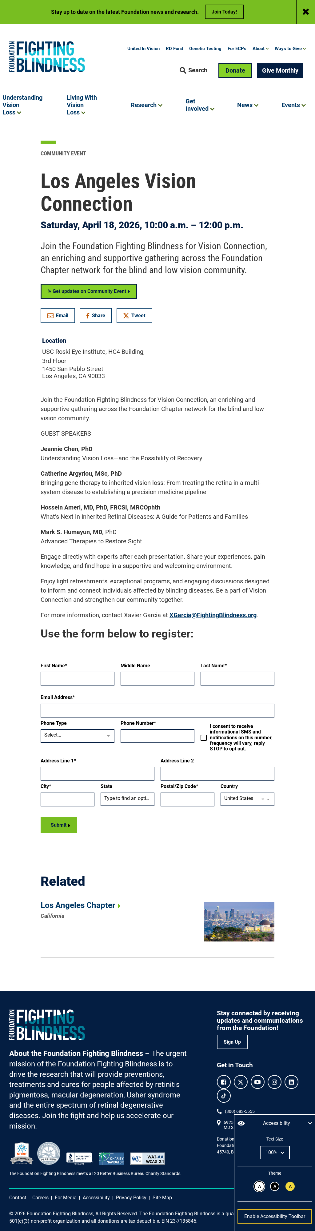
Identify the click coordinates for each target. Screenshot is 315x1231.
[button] (193, 70)
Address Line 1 (57, 761)
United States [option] (238, 798)
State (106, 786)
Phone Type (54, 723)
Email (62, 315)
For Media (66, 1198)
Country (229, 786)
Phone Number (137, 723)
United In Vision (143, 48)
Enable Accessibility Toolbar (274, 1216)
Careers (40, 1198)
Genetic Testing (205, 48)
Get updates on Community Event (88, 291)
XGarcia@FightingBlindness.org (213, 615)
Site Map (162, 1198)
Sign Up (232, 1042)
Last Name (213, 666)
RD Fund (174, 48)
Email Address (57, 697)
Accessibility (96, 1198)
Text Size (274, 1139)
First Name (53, 666)
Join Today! (224, 12)
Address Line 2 (177, 761)
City (45, 786)
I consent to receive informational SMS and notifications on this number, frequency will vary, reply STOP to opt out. (241, 738)
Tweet (138, 315)
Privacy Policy (131, 1198)
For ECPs (237, 48)
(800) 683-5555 (240, 1111)
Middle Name (135, 666)
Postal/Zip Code (178, 786)
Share (99, 317)
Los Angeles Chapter (78, 905)
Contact (17, 1198)
